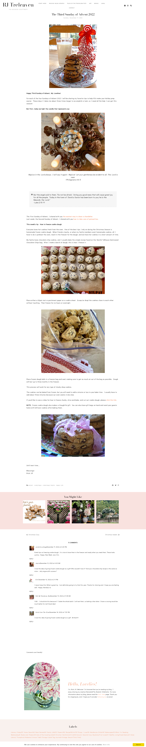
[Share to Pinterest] (118, 485)
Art (90, 3)
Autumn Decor (82, 735)
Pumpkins (21, 737)
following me (102, 697)
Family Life (59, 485)
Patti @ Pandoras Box (42, 596)
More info (106, 744)
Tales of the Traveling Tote (76, 3)
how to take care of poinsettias (85, 219)
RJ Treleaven (18, 5)
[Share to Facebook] (113, 485)
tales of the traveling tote (45, 735)
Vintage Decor (67, 737)
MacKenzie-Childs (97, 732)
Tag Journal (57, 737)
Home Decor (29, 732)
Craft (73, 735)
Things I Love (83, 732)
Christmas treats (49, 485)
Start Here (42, 3)
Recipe (69, 732)
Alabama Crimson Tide (33, 737)
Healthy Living (114, 735)
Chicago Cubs (47, 737)
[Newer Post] (40, 535)
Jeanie (37, 563)
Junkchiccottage (41, 547)
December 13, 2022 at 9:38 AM (60, 596)
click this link (111, 400)
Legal (103, 3)
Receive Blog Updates (56, 3)
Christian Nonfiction (63, 735)
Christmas (38, 485)
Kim (36, 580)
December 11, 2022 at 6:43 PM (57, 547)
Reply (31, 559)
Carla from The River (42, 612)
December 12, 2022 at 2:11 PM (48, 580)
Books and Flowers (28, 735)
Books (96, 3)
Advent (30, 485)
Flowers (61, 732)
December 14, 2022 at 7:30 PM (60, 612)
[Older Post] (104, 535)
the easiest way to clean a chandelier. (78, 216)
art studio (105, 735)
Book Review (41, 732)
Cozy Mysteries (94, 735)
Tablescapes (110, 732)
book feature (125, 735)
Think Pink (77, 737)
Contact (72, 8)
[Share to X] (116, 485)
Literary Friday (17, 732)
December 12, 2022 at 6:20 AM (50, 563)
